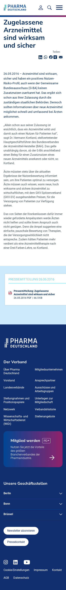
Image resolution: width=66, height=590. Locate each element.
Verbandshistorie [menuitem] (45, 409)
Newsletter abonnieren (21, 530)
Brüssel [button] (8, 514)
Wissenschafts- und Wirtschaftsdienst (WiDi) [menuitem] (16, 420)
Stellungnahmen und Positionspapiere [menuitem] (16, 400)
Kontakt (57, 570)
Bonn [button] (7, 503)
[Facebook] (51, 57)
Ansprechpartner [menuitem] (45, 380)
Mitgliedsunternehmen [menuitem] (49, 369)
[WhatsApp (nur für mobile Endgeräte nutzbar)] (46, 57)
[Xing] (56, 57)
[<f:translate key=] (49, 7)
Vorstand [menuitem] (9, 380)
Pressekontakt (16, 542)
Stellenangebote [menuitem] (45, 416)
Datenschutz (21, 577)
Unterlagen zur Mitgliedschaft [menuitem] (44, 400)
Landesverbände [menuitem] (14, 387)
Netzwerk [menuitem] (9, 409)
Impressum (41, 570)
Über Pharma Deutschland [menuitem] (12, 371)
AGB (6, 577)
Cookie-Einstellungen (16, 570)
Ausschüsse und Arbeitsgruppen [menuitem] (45, 389)
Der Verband (15, 362)
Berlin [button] (7, 493)
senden (61, 57)
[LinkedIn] (41, 57)
